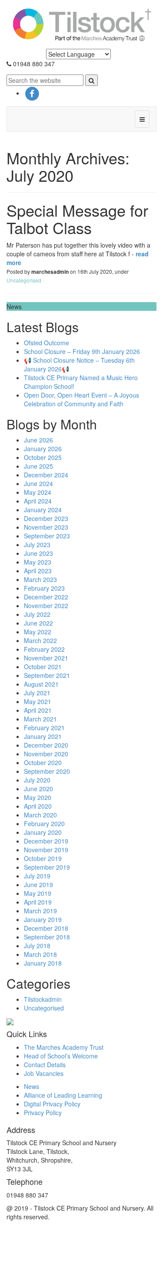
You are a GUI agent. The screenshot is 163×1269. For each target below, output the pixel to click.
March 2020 (40, 814)
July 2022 (37, 614)
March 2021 (40, 718)
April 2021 (38, 710)
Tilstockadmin (43, 999)
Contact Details (45, 1064)
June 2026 (38, 439)
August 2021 (41, 684)
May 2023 (37, 562)
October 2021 (43, 666)
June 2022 (38, 623)
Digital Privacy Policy (52, 1103)
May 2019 (37, 893)
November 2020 (46, 753)
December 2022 (46, 596)
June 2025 (38, 466)
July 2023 (37, 544)
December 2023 (46, 518)
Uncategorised (24, 280)
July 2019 (37, 875)
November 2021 (46, 657)
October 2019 (43, 858)
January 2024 (43, 509)
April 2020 (38, 806)
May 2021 (37, 701)
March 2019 (40, 910)
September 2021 (47, 675)
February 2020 (44, 823)
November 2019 (46, 849)
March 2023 (40, 579)
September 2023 (47, 535)
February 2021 (44, 727)
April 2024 (38, 501)
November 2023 (46, 527)
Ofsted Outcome (46, 342)
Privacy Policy (43, 1112)
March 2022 (40, 640)
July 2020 (37, 780)
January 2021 (43, 736)
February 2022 (44, 649)
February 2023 (44, 588)
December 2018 (46, 928)
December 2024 (46, 474)
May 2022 (37, 631)
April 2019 (38, 902)
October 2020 (43, 762)
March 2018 (40, 954)
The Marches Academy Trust (63, 1047)
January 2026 (43, 448)
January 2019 (43, 919)
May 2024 (37, 492)
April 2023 (38, 570)
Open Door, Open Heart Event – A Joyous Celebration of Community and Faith (81, 399)
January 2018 (43, 963)
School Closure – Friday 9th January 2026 (82, 351)
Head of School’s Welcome (61, 1055)
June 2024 (38, 483)
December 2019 (46, 841)
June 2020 (38, 788)
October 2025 (43, 457)
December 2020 (46, 745)
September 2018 (47, 936)
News (31, 1086)
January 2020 (43, 832)
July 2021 (37, 692)
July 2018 (37, 945)
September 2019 (47, 867)
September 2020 (47, 771)
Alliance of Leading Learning (63, 1095)
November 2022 (46, 605)
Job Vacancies (43, 1073)
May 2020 (37, 797)
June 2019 (38, 884)
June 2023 (38, 553)
